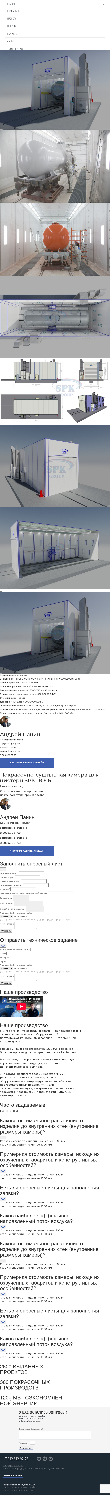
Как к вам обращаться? (31, 1428)
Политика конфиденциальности (19, 1490)
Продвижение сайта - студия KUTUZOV (19, 1484)
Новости (12, 26)
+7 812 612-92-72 (15, 1459)
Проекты (11, 18)
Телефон (5, 957)
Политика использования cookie (19, 1487)
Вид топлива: (7, 903)
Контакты (12, 34)
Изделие (5, 889)
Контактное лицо (9, 873)
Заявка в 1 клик (12, 1475)
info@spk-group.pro (13, 1465)
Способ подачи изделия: (12, 908)
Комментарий (7, 923)
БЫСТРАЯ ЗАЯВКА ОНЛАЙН (27, 762)
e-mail (3, 953)
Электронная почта (10, 881)
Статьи (10, 41)
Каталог (11, 4)
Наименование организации (15, 949)
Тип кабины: (6, 897)
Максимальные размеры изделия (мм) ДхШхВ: (23, 893)
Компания (13, 11)
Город (3, 961)
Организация (7, 877)
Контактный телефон (11, 885)
